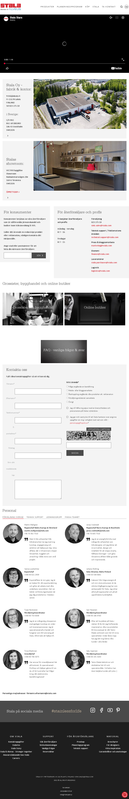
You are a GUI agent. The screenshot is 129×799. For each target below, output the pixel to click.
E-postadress (10, 430)
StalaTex (16, 745)
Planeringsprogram (70, 7)
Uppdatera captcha (99, 429)
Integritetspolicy (66, 795)
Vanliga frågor (48, 748)
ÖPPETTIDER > (13, 192)
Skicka (74, 453)
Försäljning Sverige (13, 517)
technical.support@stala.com (105, 237)
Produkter (47, 7)
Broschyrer (113, 741)
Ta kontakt (109, 7)
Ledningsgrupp (54, 517)
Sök (39, 255)
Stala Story (16, 748)
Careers (16, 758)
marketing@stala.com (101, 245)
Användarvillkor (66, 791)
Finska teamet (72, 517)
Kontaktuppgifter (16, 741)
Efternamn (10, 398)
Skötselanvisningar (48, 745)
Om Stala (16, 736)
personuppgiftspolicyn (79, 423)
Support (48, 736)
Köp (87, 7)
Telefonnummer (10, 413)
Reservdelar (48, 751)
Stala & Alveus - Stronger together (16, 751)
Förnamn (10, 384)
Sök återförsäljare (48, 741)
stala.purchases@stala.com (104, 262)
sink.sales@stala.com (101, 225)
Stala (96, 7)
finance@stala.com (100, 254)
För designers (113, 745)
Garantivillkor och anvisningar (113, 751)
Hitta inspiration (112, 748)
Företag (11, 448)
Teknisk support (35, 517)
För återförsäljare (80, 736)
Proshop (80, 741)
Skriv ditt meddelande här (10, 468)
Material (113, 736)
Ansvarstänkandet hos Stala (16, 755)
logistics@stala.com (100, 271)
